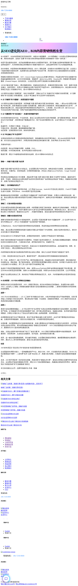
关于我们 (8, 27)
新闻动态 (8, 462)
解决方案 (8, 22)
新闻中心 (8, 25)
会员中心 (8, 487)
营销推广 (8, 440)
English (7, 531)
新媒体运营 (9, 444)
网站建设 (8, 438)
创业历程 (8, 464)
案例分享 (8, 20)
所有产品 (8, 446)
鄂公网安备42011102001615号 (26, 584)
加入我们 (8, 466)
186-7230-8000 (18, 556)
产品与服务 (9, 18)
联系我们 (8, 29)
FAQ (6, 489)
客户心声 (8, 485)
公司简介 (8, 459)
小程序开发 (9, 442)
